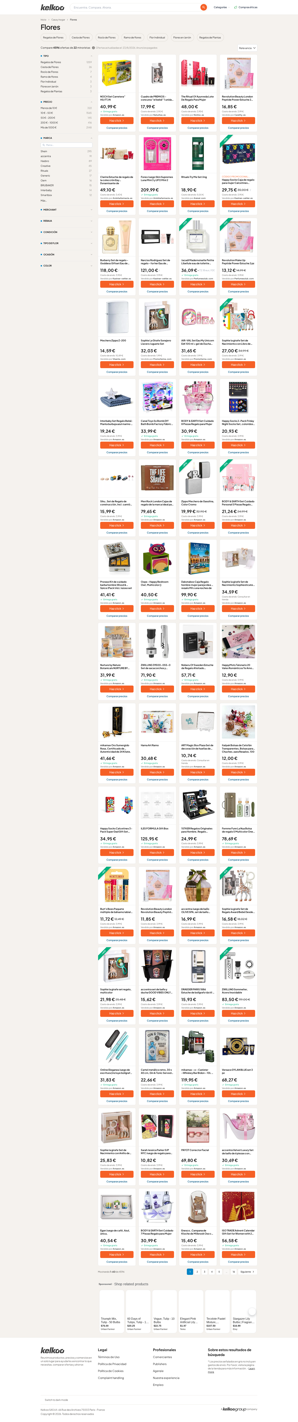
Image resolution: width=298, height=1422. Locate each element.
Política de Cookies (110, 1371)
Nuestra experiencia (166, 1378)
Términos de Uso (108, 1357)
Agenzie (158, 1371)
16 (234, 1271)
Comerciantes (162, 1357)
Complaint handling (111, 1378)
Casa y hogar (58, 19)
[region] (149, 37)
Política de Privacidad (112, 1364)
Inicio (43, 19)
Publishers (160, 1364)
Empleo (158, 1385)
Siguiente (246, 1271)
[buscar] (203, 7)
